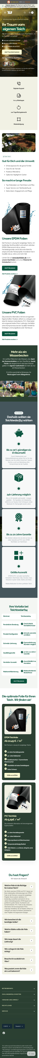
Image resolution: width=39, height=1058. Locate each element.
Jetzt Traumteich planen (11, 52)
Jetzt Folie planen (9, 268)
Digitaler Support (10, 5)
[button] (5, 12)
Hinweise (27, 2)
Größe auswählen (12, 775)
